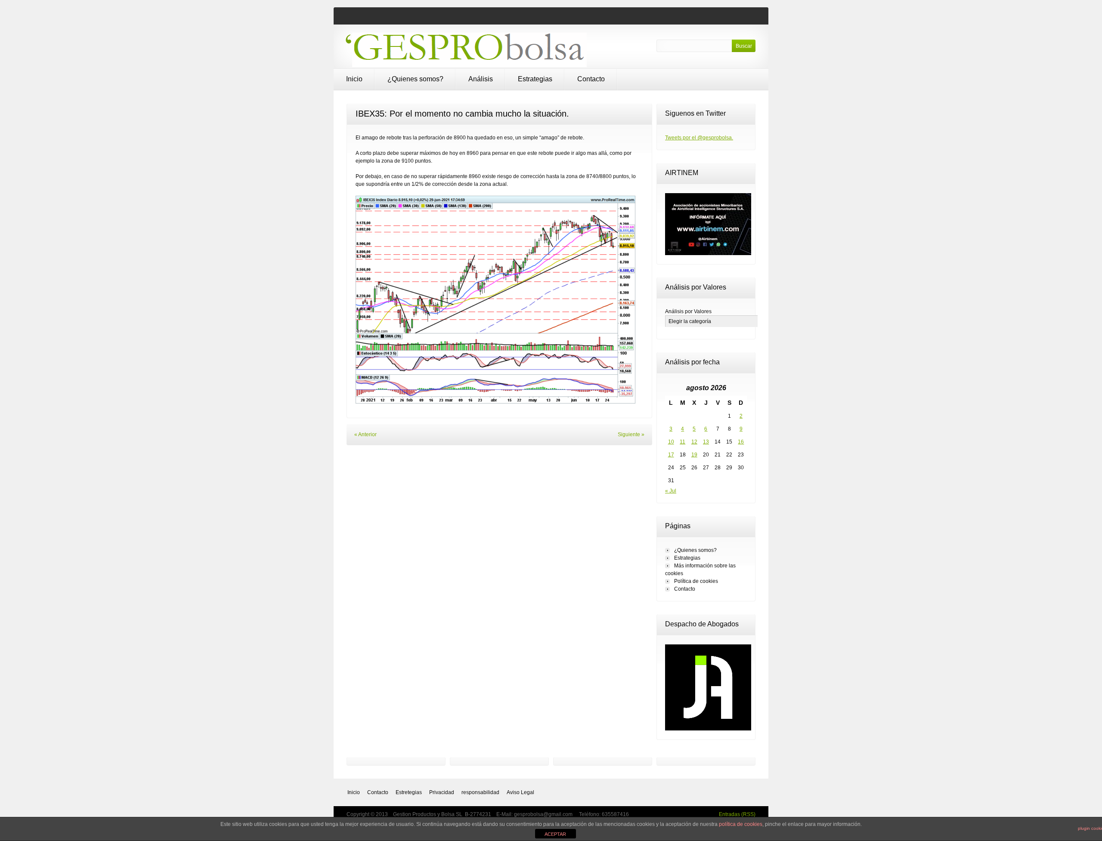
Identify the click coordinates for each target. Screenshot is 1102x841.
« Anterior (365, 434)
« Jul (670, 491)
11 (682, 442)
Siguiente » (631, 434)
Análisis (480, 79)
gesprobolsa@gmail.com (544, 814)
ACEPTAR (555, 834)
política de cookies (740, 824)
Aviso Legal (520, 792)
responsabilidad (480, 792)
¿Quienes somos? (415, 79)
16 (741, 442)
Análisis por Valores (688, 311)
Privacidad (441, 792)
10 (671, 442)
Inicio (354, 79)
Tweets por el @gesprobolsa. (699, 138)
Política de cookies (696, 581)
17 (671, 455)
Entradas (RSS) (737, 814)
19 (694, 455)
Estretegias (409, 792)
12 (694, 442)
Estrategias (535, 79)
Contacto (591, 79)
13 (706, 442)
